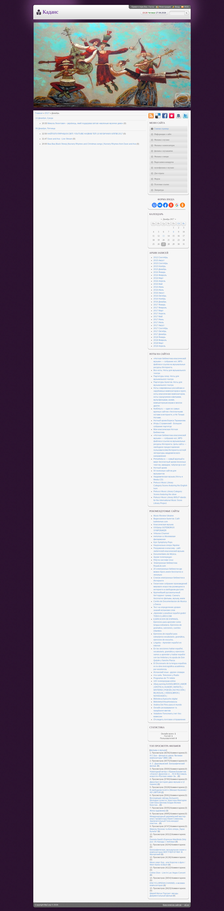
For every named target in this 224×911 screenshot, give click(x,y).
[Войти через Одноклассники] (182, 205)
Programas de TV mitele (164, 678)
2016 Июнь (158, 287)
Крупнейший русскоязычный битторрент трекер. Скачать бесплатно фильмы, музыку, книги (169, 595)
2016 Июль (158, 290)
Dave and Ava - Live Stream (60, 139)
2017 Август (158, 325)
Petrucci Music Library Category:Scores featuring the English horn (170, 485)
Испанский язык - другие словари (168, 672)
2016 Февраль (160, 275)
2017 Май (158, 316)
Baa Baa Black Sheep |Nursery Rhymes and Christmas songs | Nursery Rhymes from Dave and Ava (92, 144)
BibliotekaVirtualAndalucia (165, 702)
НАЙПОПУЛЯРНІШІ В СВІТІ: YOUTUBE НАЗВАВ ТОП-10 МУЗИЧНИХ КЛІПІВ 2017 (85, 134)
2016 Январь (159, 272)
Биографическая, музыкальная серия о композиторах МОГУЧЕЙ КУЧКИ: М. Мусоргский (168, 852)
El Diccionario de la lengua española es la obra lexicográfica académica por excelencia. (169, 666)
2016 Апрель (159, 281)
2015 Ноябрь (159, 266)
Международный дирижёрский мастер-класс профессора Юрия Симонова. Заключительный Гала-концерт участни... (168, 820)
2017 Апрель (159, 313)
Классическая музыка (163, 524)
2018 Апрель (159, 346)
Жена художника (157, 811)
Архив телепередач (162, 557)
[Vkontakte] (178, 115)
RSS (186, 7)
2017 (47, 113)
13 (163, 236)
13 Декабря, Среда (44, 118)
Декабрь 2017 (168, 219)
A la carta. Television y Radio (166, 675)
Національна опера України (166, 545)
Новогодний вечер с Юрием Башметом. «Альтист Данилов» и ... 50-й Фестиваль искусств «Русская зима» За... (168, 774)
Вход (177, 7)
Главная (39, 113)
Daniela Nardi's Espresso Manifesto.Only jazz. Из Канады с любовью (168, 840)
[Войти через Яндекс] (171, 205)
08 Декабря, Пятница (45, 128)
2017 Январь (159, 305)
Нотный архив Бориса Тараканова (169, 420)
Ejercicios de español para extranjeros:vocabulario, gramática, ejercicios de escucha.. (169, 637)
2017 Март (158, 310)
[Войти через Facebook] (165, 205)
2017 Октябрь (159, 331)
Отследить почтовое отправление (169, 719)
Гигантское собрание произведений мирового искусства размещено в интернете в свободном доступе (170, 587)
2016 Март (158, 278)
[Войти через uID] (154, 205)
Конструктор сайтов (172, 905)
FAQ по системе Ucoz (163, 560)
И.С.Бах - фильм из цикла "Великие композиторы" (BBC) (166, 756)
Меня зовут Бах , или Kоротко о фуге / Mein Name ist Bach (167, 863)
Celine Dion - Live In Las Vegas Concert (167, 873)
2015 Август (158, 260)
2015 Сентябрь (160, 263)
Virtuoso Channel (161, 533)
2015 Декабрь (159, 269)
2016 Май (158, 284)
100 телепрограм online (164, 681)
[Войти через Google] (176, 205)
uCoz (186, 905)
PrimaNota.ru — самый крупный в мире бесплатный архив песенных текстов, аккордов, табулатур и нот (169, 462)
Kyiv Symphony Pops (162, 542)
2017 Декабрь (159, 334)
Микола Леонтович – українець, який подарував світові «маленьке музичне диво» (85, 123)
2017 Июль (158, 322)
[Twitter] (185, 115)
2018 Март (158, 343)
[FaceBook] (164, 115)
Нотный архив (160, 468)
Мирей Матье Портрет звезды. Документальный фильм (164, 894)
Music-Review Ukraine (163, 516)
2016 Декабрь (159, 302)
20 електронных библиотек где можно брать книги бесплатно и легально (168, 572)
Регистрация (165, 7)
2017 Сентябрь (160, 328)
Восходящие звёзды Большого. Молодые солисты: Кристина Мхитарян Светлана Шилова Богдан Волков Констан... (168, 801)
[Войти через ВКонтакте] (159, 205)
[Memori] (171, 115)
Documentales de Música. (165, 554)
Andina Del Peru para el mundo (167, 705)
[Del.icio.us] (158, 115)
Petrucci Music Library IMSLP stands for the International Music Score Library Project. (169, 500)
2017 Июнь (158, 319)
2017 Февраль (160, 308)
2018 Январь (159, 337)
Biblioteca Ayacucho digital (165, 699)
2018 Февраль (160, 340)
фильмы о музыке (158, 750)
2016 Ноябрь (159, 299)
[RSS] (151, 115)
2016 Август (158, 293)
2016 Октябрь (159, 296)
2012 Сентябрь (160, 257)
